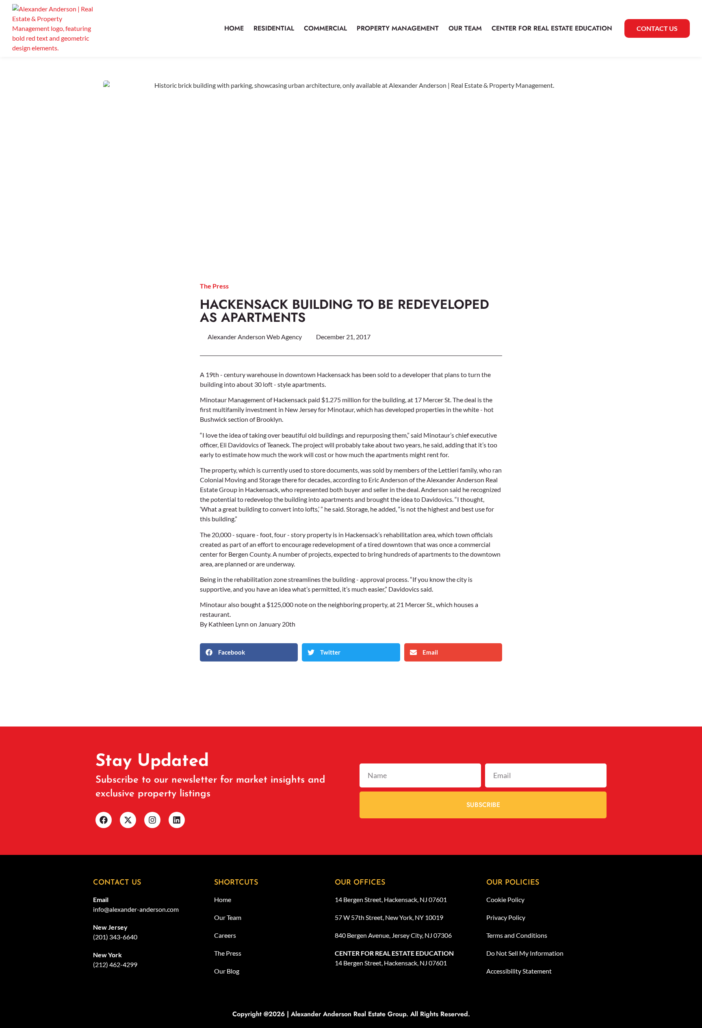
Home (234, 28)
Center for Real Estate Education (552, 28)
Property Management (398, 28)
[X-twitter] (128, 820)
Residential (274, 28)
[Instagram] (152, 820)
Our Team (465, 28)
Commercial (325, 28)
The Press (214, 286)
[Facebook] (103, 820)
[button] (249, 652)
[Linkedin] (177, 820)
